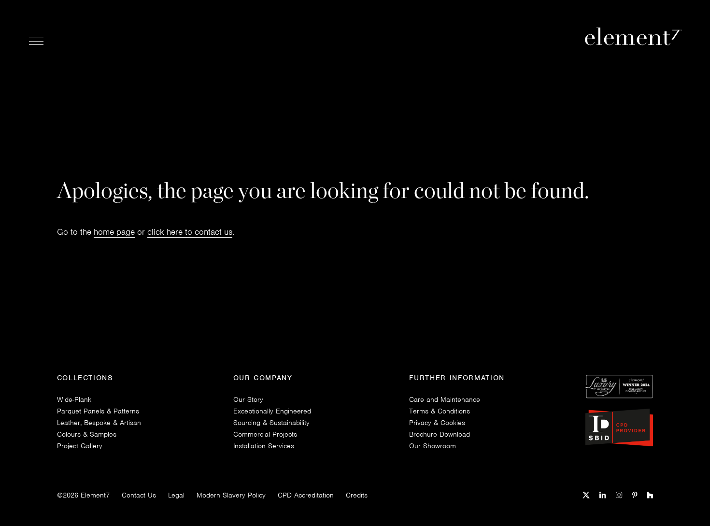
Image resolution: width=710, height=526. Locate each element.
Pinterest (635, 495)
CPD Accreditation (306, 495)
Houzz (650, 495)
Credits (357, 495)
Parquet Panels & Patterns (98, 411)
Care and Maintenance (444, 399)
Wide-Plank (74, 399)
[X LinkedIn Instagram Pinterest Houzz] (617, 494)
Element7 (95, 495)
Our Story (248, 399)
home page (114, 232)
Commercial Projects (265, 434)
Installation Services (263, 445)
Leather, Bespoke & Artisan (99, 422)
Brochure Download (439, 434)
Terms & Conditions (439, 411)
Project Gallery (79, 445)
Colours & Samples (86, 434)
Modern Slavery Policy (231, 495)
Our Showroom (432, 445)
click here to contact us (189, 232)
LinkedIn (602, 495)
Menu (36, 41)
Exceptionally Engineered (272, 411)
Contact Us (139, 495)
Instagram (619, 495)
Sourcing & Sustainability (271, 422)
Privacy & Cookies (437, 422)
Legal (176, 495)
